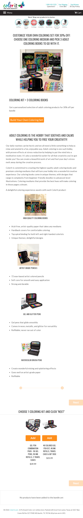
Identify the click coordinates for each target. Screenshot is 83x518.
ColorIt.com (14, 510)
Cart (79, 12)
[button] (18, 22)
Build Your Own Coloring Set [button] (26, 119)
